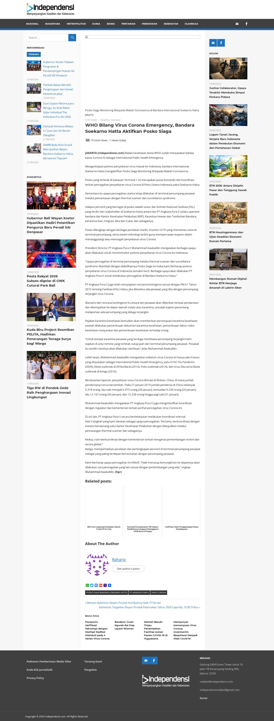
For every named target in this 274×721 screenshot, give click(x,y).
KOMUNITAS (34, 177)
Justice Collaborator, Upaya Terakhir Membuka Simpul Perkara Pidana (227, 93)
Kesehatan (171, 23)
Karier (204, 698)
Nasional (32, 23)
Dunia (96, 23)
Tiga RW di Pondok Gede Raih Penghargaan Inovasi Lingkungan (49, 392)
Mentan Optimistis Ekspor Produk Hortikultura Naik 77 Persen (124, 603)
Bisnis (111, 23)
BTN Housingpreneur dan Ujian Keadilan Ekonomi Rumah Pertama (226, 237)
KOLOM (213, 53)
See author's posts (128, 568)
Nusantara (52, 23)
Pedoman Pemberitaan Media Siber (49, 661)
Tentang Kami (93, 661)
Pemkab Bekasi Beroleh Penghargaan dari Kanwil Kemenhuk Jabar (58, 89)
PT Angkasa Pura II (139, 592)
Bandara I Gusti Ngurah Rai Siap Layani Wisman (124, 625)
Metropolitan (76, 23)
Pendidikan (149, 23)
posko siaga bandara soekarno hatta (106, 592)
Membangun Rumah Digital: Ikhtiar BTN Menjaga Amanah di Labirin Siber (228, 283)
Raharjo (119, 559)
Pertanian (128, 23)
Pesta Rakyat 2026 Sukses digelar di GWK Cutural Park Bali (46, 280)
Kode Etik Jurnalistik (39, 669)
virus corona (158, 592)
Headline (105, 119)
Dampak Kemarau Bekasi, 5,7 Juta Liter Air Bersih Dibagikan (58, 131)
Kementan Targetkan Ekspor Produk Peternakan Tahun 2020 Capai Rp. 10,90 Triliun (148, 607)
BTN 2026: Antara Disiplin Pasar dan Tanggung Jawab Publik (228, 190)
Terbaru (33, 54)
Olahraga (191, 23)
